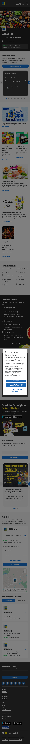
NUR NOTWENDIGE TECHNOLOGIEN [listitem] (16, 385)
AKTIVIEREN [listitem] (15, 381)
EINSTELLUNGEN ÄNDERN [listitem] (16, 390)
